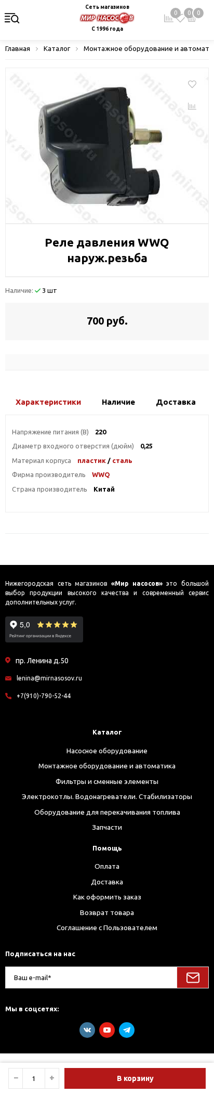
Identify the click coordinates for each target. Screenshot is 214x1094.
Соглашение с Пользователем (107, 927)
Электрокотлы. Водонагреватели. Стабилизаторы (107, 796)
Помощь (107, 848)
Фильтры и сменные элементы (107, 781)
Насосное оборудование (107, 751)
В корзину (135, 1078)
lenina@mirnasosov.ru (49, 678)
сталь (122, 460)
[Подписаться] (192, 977)
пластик (91, 460)
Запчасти (107, 827)
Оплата (107, 866)
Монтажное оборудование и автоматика (107, 766)
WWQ (101, 474)
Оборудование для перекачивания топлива (107, 812)
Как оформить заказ (107, 897)
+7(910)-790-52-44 (44, 695)
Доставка (107, 882)
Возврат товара (107, 912)
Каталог (107, 732)
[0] (180, 18)
